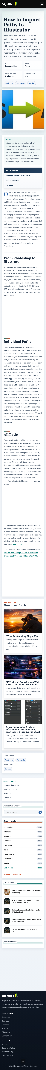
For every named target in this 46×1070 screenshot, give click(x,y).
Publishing (9, 83)
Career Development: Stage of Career (24, 930)
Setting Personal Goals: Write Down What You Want (26, 920)
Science (23, 850)
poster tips (17, 544)
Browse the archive (12, 874)
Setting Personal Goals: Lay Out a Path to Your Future (25, 901)
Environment (23, 854)
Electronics (23, 859)
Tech (6, 14)
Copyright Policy (8, 1048)
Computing (23, 827)
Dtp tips (32, 83)
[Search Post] (40, 812)
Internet (23, 832)
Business (23, 836)
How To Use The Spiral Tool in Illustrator (21, 553)
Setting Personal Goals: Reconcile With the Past (26, 911)
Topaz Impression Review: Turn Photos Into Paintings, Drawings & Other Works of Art (23, 729)
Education (23, 845)
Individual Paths (12, 180)
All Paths (9, 186)
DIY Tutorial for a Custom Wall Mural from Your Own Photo (22, 683)
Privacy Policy (7, 1052)
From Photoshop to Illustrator (17, 175)
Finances (23, 841)
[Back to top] (23, 1061)
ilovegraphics (11, 66)
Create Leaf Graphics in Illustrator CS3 (20, 556)
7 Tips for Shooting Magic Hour (23, 636)
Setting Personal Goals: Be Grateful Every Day (26, 891)
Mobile (23, 863)
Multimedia (21, 83)
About (4, 1044)
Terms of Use (7, 1055)
